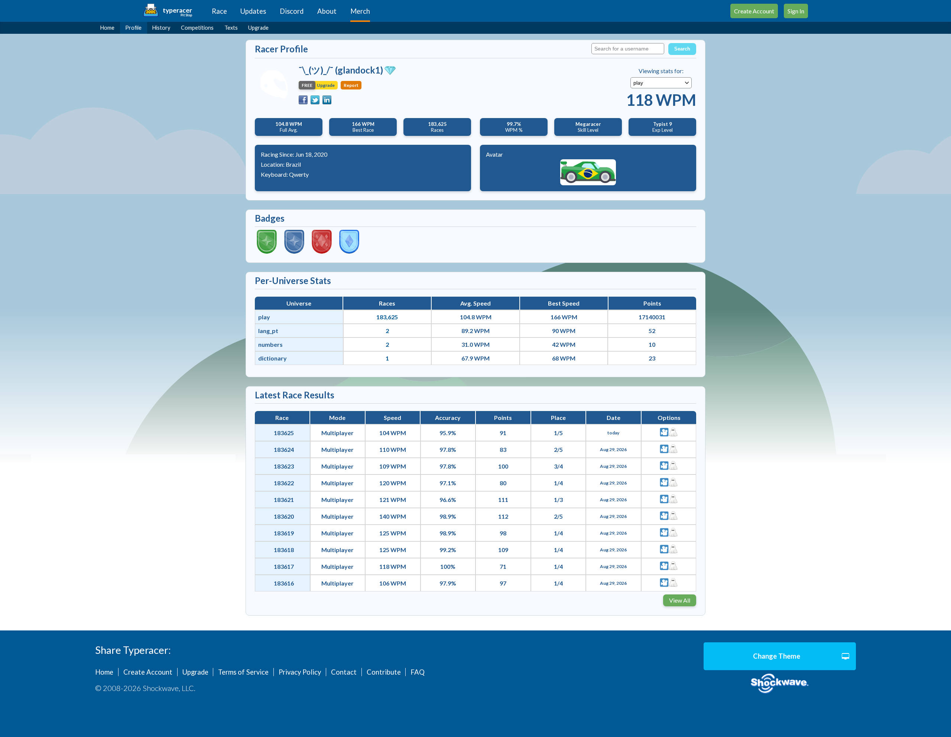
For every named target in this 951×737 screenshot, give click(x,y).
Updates (253, 11)
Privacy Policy (300, 672)
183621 (284, 499)
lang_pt (268, 330)
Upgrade (258, 28)
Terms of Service (243, 672)
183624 (284, 449)
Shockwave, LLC (780, 684)
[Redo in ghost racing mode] (673, 433)
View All (679, 600)
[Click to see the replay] (664, 433)
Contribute (384, 672)
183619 (284, 533)
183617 (284, 566)
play (264, 316)
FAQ (417, 672)
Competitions (197, 28)
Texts (231, 28)
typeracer (177, 10)
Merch (360, 11)
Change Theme (776, 656)
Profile (133, 28)
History (161, 28)
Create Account (754, 10)
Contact (344, 672)
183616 (284, 583)
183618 (284, 549)
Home (107, 28)
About (327, 11)
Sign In (796, 10)
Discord (292, 11)
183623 (284, 466)
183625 (284, 432)
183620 (284, 516)
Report (351, 85)
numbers (270, 344)
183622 (284, 482)
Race (219, 11)
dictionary (272, 358)
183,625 (387, 316)
